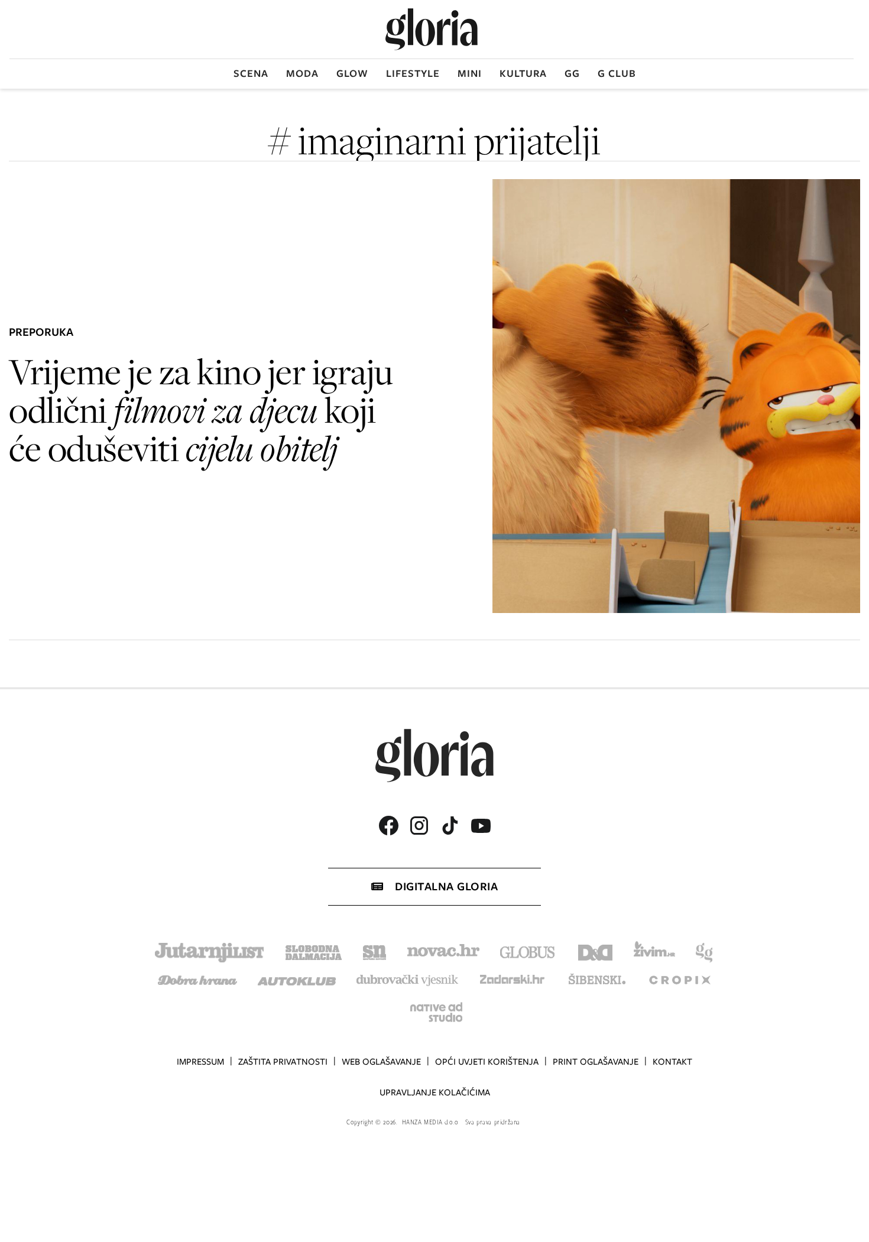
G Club (617, 73)
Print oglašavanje (595, 1061)
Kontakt (672, 1061)
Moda (302, 73)
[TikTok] (449, 825)
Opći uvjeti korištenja (487, 1061)
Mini (470, 73)
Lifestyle (413, 73)
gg (572, 73)
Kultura (523, 73)
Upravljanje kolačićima (435, 1092)
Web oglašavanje (381, 1061)
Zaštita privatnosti (283, 1061)
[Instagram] (419, 825)
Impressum (200, 1061)
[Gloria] (431, 29)
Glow (352, 73)
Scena (251, 73)
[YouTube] (480, 826)
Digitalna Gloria (446, 886)
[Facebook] (388, 825)
